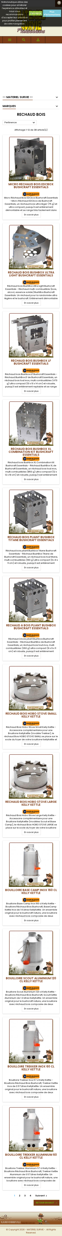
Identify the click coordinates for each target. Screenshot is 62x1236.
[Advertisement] (31, 67)
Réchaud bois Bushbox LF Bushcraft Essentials (31, 362)
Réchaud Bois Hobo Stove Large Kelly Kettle (31, 803)
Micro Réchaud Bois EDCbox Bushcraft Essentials (31, 185)
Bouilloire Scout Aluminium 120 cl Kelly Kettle (31, 979)
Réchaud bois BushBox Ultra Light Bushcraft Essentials (31, 273)
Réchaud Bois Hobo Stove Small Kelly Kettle (31, 715)
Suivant (41, 1195)
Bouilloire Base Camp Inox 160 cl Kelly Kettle (31, 891)
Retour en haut (47, 1202)
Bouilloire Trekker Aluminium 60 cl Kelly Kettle (31, 1156)
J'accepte (35, 13)
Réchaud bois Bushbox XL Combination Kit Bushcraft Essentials (31, 452)
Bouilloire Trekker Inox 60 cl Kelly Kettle (31, 1067)
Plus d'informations (52, 13)
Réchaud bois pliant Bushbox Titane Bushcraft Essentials (31, 538)
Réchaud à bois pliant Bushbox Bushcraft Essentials (31, 626)
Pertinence (20, 123)
